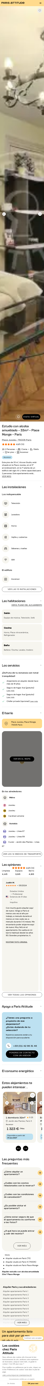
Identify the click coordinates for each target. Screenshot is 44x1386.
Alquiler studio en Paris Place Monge (22, 1265)
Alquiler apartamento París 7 (16, 1312)
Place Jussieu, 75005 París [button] (16, 439)
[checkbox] (39, 10)
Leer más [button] (10, 690)
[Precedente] (4, 214)
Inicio (7, 1255)
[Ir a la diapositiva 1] (18, 1109)
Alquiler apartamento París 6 (16, 1308)
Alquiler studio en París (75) (18, 1258)
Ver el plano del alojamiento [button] (26, 605)
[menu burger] (40, 3)
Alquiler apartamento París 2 (16, 1294)
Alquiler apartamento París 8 (16, 1315)
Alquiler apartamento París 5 (16, 1305)
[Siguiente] (40, 214)
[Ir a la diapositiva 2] (21, 1109)
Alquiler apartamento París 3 (16, 1298)
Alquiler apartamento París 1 (15, 1291)
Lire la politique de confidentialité (17, 1375)
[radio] (7, 885)
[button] (22, 487)
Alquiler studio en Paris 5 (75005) (21, 1262)
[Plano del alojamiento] (18, 416)
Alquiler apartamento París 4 (16, 1301)
